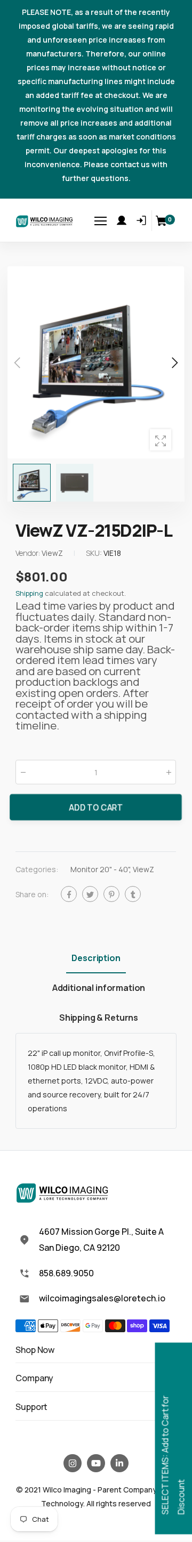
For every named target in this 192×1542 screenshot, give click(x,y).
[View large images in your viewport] (160, 439)
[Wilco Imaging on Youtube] (96, 1463)
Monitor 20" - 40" (99, 869)
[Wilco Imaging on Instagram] (72, 1463)
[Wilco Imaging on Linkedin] (119, 1463)
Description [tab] (95, 958)
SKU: (94, 553)
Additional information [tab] (98, 988)
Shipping (29, 593)
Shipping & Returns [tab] (98, 1017)
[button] (174, 362)
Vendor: (28, 553)
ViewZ (143, 869)
